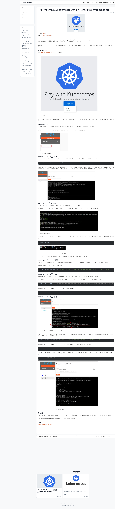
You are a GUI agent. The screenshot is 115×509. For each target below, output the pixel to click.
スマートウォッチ (28, 38)
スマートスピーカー (27, 30)
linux (26, 63)
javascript (24, 65)
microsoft (23, 53)
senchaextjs (29, 67)
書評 (23, 19)
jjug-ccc (29, 41)
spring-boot (26, 46)
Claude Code (29, 63)
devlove (29, 73)
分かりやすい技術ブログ (26, 2)
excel (23, 63)
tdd (22, 57)
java (23, 60)
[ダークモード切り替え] (114, 3)
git (25, 56)
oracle (27, 43)
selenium (29, 65)
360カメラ (24, 73)
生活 (97, 2)
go (29, 53)
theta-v (29, 37)
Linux (27, 62)
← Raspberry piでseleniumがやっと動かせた (47, 436)
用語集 (23, 17)
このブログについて (107, 2)
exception (31, 69)
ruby (30, 60)
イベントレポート (90, 2)
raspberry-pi (26, 48)
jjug (26, 60)
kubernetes (24, 67)
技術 (44, 33)
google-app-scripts (25, 35)
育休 (27, 57)
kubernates (49, 35)
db (28, 53)
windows (25, 69)
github (23, 41)
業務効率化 (24, 22)
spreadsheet (24, 29)
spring (31, 43)
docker (23, 38)
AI (26, 53)
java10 (23, 43)
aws (23, 56)
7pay (30, 57)
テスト (23, 62)
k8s (44, 35)
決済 (24, 57)
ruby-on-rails (26, 71)
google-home (27, 50)
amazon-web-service (25, 52)
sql (29, 56)
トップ (61, 503)
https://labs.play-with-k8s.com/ (45, 424)
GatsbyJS (24, 37)
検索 (101, 2)
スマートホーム (25, 34)
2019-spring (24, 74)
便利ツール (24, 32)
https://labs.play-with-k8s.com (47, 52)
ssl (31, 56)
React (29, 62)
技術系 (84, 2)
